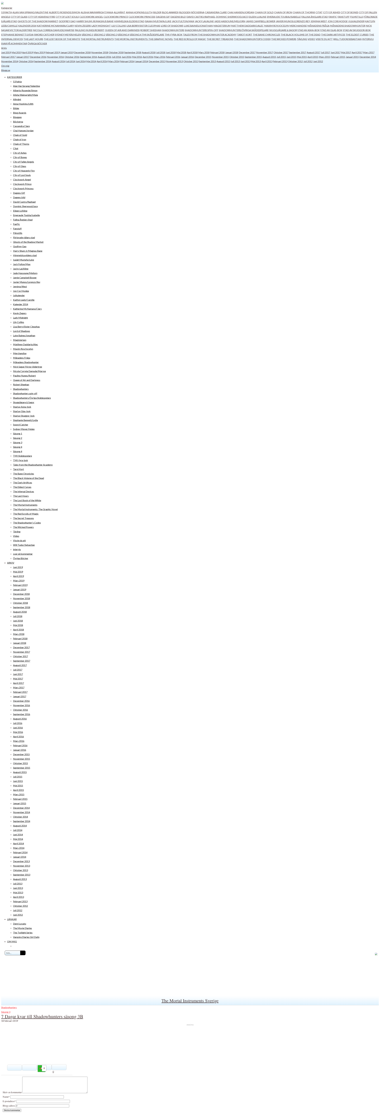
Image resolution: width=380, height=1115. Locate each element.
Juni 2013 (245, 61)
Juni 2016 (127, 56)
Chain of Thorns (304, 12)
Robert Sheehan (151, 30)
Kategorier (6, 7)
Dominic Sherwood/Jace (232, 16)
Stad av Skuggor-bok (357, 30)
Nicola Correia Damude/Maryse (53, 30)
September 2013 (207, 61)
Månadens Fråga (318, 25)
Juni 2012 (318, 61)
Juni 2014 (81, 61)
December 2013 (157, 61)
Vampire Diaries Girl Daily (26, 937)
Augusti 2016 (104, 56)
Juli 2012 (308, 61)
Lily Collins (118, 25)
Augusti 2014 (58, 61)
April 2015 (312, 56)
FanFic (332, 16)
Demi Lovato (19, 923)
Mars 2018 (204, 52)
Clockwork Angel (91, 16)
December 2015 (203, 56)
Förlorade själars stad (24, 237)
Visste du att (324, 39)
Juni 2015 (291, 56)
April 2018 (192, 52)
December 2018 (82, 52)
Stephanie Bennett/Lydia (17, 34)
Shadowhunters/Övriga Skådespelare (244, 30)
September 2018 (132, 52)
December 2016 (38, 56)
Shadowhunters (173, 30)
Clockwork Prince (116, 16)
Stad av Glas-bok (331, 30)
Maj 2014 (91, 61)
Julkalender (356, 21)
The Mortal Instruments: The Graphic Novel (143, 39)
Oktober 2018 (116, 52)
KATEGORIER (14, 77)
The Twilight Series (23, 932)
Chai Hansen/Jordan (240, 12)
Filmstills (356, 16)
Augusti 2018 (149, 52)
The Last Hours (33, 39)
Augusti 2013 (223, 61)
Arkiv (4, 47)
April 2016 (148, 56)
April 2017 (357, 52)
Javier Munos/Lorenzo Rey (293, 21)
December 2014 (367, 56)
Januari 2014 (141, 61)
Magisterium (222, 25)
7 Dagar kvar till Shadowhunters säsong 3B (42, 1016)
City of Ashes (331, 12)
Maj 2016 (137, 56)
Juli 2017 (325, 52)
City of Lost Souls (67, 16)
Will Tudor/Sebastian (347, 39)
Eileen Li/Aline (257, 16)
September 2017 (297, 52)
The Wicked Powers (283, 39)
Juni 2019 (6, 52)
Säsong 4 (123, 34)
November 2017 (264, 52)
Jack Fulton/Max (183, 21)
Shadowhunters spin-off (201, 30)
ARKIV (10, 562)
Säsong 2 (99, 34)
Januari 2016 (187, 56)
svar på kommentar (14, 43)
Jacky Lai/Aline (204, 21)
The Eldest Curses (357, 34)
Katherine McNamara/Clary (55, 25)
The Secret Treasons (220, 39)
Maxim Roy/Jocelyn (276, 25)
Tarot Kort (244, 34)
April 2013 (267, 61)
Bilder (157, 12)
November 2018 (99, 52)
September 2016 (88, 56)
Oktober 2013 (190, 61)
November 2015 (220, 56)
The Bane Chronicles (266, 34)
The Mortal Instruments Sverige (190, 1000)
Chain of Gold (264, 12)
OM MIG (12, 941)
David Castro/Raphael (200, 16)
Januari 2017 (22, 56)
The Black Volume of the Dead (300, 34)
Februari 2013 (280, 61)
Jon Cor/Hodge (338, 21)
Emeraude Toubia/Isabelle (284, 16)
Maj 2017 (346, 52)
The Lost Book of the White (62, 39)
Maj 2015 (302, 56)
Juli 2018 (160, 52)
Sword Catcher (44, 34)
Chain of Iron (283, 12)
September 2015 (253, 56)
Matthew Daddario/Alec (247, 25)
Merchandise (298, 25)
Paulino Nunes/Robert (89, 30)
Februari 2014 (127, 61)
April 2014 (102, 61)
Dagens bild (178, 16)
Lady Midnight (101, 25)
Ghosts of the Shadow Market (38, 21)
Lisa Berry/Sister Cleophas (143, 25)
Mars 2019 (39, 52)
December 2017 (247, 52)
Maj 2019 (17, 52)
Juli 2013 (235, 61)
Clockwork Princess (142, 16)
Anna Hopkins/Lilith (139, 12)
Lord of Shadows (172, 25)
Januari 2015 (352, 56)
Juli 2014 (70, 61)
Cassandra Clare (216, 12)
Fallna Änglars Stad (314, 16)
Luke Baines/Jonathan (198, 25)
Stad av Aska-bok (308, 30)
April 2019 (27, 52)
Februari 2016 (173, 56)
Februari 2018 (217, 52)
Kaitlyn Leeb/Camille (23, 299)
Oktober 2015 (236, 56)
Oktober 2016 (72, 56)
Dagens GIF (163, 16)
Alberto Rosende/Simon (64, 12)
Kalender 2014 (27, 25)
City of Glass (19, 16)
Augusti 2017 (313, 52)
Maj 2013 (256, 61)
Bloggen (185, 12)
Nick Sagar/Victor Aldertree (27, 366)
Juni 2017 (336, 52)
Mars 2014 (113, 61)
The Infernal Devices (23, 491)
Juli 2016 (116, 56)
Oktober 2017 (281, 52)
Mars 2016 (159, 56)
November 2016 (55, 56)
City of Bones (349, 12)
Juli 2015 (281, 56)
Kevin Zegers (83, 25)
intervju (368, 39)
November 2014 (9, 61)
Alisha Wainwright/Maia (97, 12)
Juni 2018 (171, 52)
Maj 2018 (181, 52)
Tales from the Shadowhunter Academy (209, 34)
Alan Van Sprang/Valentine (30, 12)
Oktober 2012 (295, 61)
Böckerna (197, 12)
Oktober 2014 (26, 61)
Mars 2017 (368, 52)
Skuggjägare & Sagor (283, 30)
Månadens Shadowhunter (347, 25)
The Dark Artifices (333, 34)
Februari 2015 (338, 56)
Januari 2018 (231, 52)
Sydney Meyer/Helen (68, 34)
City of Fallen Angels (23, 161)
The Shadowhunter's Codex (252, 39)
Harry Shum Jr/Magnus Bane (95, 21)
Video (311, 39)
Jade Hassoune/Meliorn (229, 21)
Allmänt (119, 12)
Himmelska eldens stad (129, 21)
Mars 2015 (324, 56)
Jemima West (319, 21)
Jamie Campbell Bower (260, 21)
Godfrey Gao (67, 21)
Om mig (5, 65)
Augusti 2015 (269, 56)
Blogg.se (5, 70)
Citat (319, 12)
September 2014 (42, 61)
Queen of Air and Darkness (122, 30)
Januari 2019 (66, 52)
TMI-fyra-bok (173, 34)
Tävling (302, 39)
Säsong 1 (87, 34)
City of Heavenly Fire (41, 16)
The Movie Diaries (22, 928)
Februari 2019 (52, 52)
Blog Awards (170, 12)
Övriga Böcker (37, 43)
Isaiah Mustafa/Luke (158, 21)
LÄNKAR (12, 919)
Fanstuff (344, 16)
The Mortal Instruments (97, 39)
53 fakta (6, 12)
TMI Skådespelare (153, 34)
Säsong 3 (111, 34)
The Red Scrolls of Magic (190, 39)
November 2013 (174, 61)
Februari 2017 (8, 56)
